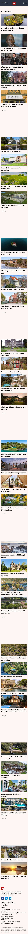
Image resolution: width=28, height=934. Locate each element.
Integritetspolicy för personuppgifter (10, 909)
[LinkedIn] (10, 898)
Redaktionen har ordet (7, 918)
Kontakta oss (4, 905)
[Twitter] (6, 898)
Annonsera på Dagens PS (7, 916)
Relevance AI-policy (6, 914)
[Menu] (26, 3)
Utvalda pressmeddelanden (8, 904)
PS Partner (4, 920)
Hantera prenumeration (7, 902)
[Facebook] (2, 898)
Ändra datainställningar (7, 923)
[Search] (23, 3)
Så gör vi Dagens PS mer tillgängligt (10, 921)
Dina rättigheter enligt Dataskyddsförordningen (13, 913)
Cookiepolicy (4, 911)
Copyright (3, 907)
